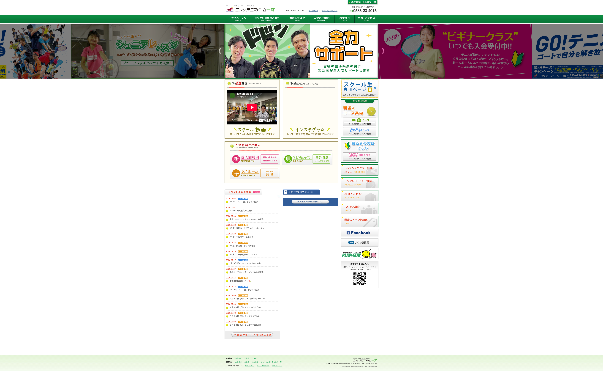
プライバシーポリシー (329, 11)
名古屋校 (238, 358)
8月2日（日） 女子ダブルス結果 (244, 202)
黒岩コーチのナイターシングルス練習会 (246, 219)
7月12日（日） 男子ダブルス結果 (244, 290)
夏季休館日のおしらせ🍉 (240, 281)
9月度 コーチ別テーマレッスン (243, 254)
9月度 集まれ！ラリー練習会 (242, 246)
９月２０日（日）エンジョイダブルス (246, 307)
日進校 (254, 358)
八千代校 (238, 362)
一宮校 (246, 358)
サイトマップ (313, 11)
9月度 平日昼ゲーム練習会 (241, 237)
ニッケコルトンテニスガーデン (272, 362)
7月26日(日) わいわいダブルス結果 (245, 263)
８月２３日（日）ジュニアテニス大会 (246, 325)
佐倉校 (246, 362)
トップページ (249, 365)
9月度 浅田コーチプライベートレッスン (247, 228)
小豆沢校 (255, 362)
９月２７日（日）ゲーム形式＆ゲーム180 (247, 298)
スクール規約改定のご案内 (241, 210)
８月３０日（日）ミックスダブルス (245, 316)
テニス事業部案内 (263, 365)
